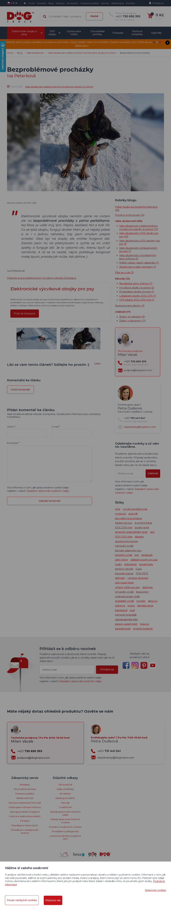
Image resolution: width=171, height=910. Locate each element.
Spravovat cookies (155, 890)
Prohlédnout (85, 112)
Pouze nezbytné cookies (22, 900)
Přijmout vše (53, 900)
